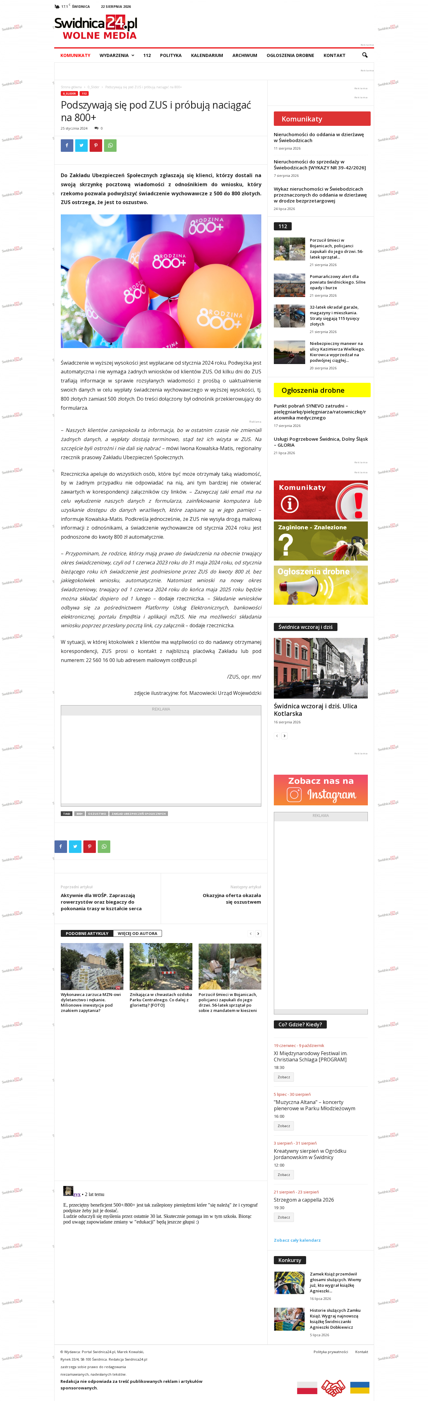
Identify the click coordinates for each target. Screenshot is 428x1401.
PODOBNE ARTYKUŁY (87, 933)
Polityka (171, 55)
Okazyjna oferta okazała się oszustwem (232, 898)
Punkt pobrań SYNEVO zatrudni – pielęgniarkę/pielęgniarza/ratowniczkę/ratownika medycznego (320, 412)
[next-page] (258, 933)
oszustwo (97, 814)
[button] (365, 55)
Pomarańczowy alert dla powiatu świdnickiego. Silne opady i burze (338, 282)
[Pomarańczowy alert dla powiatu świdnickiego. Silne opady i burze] (289, 285)
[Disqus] (161, 1097)
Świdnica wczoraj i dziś (306, 627)
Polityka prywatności (331, 1351)
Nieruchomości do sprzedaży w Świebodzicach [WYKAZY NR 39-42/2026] (320, 164)
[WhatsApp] (110, 145)
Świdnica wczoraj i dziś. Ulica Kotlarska (315, 710)
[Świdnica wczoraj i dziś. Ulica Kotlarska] (321, 668)
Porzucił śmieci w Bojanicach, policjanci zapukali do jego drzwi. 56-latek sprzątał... (336, 248)
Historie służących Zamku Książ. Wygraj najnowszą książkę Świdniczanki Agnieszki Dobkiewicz (335, 1318)
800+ (79, 814)
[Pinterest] (96, 145)
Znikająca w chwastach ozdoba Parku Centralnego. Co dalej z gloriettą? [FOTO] (161, 1000)
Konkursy (290, 1260)
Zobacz (284, 1077)
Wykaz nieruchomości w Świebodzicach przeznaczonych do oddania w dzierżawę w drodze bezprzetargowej (320, 195)
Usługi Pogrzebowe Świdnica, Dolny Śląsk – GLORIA (321, 442)
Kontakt (335, 55)
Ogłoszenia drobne (290, 55)
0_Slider (93, 87)
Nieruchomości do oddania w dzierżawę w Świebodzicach (319, 137)
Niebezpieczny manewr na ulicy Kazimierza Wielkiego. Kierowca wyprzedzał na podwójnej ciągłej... (337, 352)
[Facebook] (67, 145)
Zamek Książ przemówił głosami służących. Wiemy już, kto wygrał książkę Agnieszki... (335, 1282)
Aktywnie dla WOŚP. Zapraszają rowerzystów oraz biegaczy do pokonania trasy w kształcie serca (101, 901)
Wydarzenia (114, 55)
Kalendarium (207, 55)
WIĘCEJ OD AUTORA (137, 933)
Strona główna (71, 87)
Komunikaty (75, 55)
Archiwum (244, 55)
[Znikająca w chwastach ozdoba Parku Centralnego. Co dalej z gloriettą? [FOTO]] (161, 966)
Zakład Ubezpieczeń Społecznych (139, 814)
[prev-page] (251, 933)
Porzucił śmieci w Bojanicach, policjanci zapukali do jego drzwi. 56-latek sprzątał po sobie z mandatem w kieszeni (228, 1002)
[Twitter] (81, 145)
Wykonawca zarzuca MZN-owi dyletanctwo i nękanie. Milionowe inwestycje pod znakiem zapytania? (91, 1002)
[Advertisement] (161, 759)
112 (147, 55)
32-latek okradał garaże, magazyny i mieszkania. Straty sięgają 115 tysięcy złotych (334, 315)
